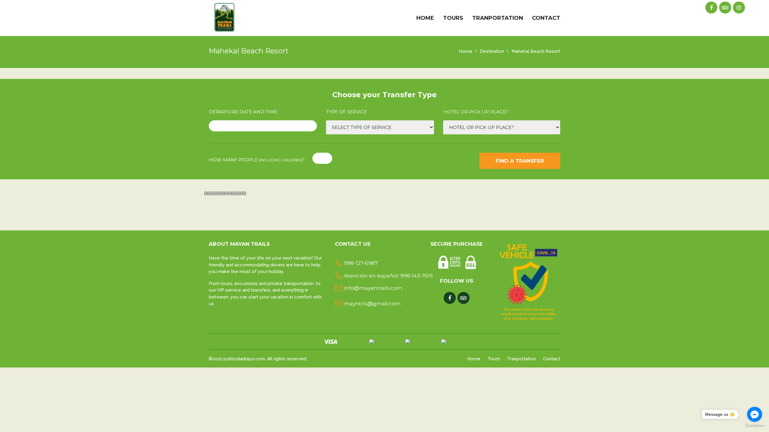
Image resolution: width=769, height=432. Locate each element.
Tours (453, 18)
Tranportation (497, 18)
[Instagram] (738, 7)
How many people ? (257, 160)
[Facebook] (711, 7)
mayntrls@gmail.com (372, 304)
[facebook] (450, 298)
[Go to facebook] (754, 414)
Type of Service (346, 112)
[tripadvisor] (725, 7)
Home (425, 18)
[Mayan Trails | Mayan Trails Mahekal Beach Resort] (225, 16)
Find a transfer (520, 161)
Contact (546, 18)
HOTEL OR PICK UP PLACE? (475, 112)
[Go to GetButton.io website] (754, 426)
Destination (492, 51)
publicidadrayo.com (244, 359)
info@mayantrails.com (373, 288)
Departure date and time (243, 112)
